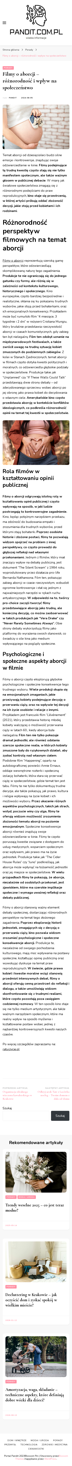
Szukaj (7, 1108)
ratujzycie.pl (11, 1049)
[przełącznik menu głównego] (4, 23)
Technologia (29, 1444)
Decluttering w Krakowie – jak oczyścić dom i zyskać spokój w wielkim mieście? (31, 1300)
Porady (8, 68)
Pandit (13, 98)
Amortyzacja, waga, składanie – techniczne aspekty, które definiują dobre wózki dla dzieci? (34, 1395)
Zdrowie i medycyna (55, 1444)
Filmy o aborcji (13, 261)
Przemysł (10, 1444)
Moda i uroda (27, 1197)
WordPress (50, 1459)
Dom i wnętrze (17, 1440)
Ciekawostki (36, 1448)
